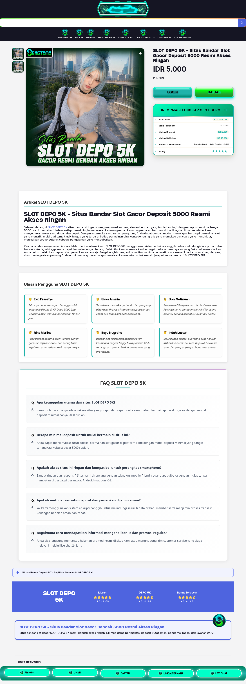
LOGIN (172, 92)
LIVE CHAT (221, 672)
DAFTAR (214, 92)
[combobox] (119, 23)
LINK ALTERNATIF (173, 672)
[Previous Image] (29, 107)
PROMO (29, 673)
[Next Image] (141, 107)
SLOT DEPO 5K (57, 227)
